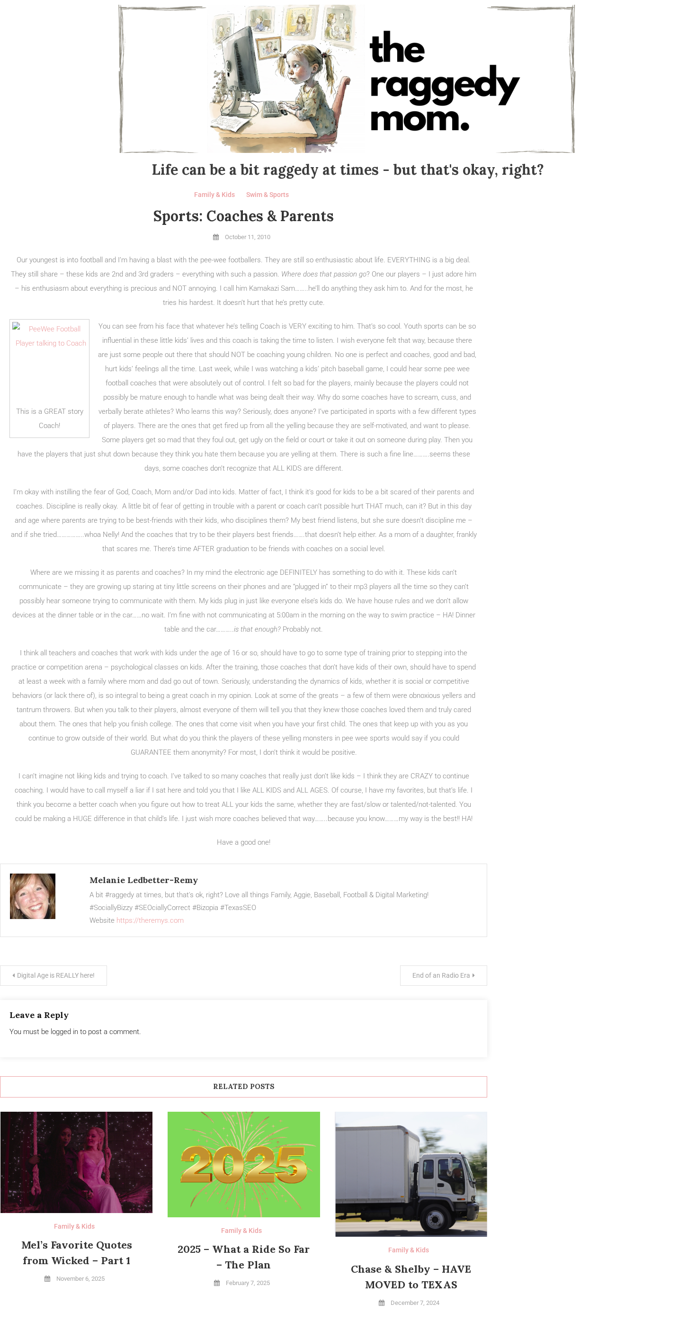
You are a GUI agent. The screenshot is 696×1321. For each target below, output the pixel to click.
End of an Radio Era (441, 975)
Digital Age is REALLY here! (56, 975)
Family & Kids (214, 194)
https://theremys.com (150, 920)
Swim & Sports (267, 194)
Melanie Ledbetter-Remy (143, 880)
